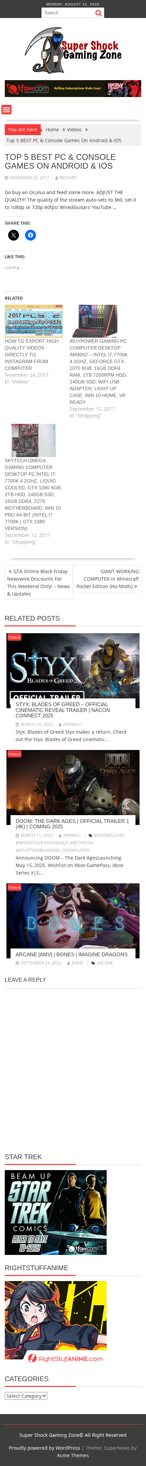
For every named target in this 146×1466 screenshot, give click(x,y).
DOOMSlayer (75, 850)
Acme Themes (73, 1455)
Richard (68, 178)
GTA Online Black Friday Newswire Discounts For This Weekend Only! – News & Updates (38, 582)
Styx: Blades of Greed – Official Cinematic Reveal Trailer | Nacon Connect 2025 (63, 709)
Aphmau (72, 724)
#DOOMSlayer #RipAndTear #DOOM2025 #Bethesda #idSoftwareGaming (70, 842)
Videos (14, 637)
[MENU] (6, 109)
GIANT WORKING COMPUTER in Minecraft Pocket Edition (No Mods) (107, 578)
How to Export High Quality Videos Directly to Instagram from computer (31, 354)
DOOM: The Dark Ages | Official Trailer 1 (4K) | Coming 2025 (72, 824)
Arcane (105, 963)
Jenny (78, 963)
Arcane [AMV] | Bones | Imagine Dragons (72, 954)
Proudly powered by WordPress (44, 1448)
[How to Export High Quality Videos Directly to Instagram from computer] (34, 321)
